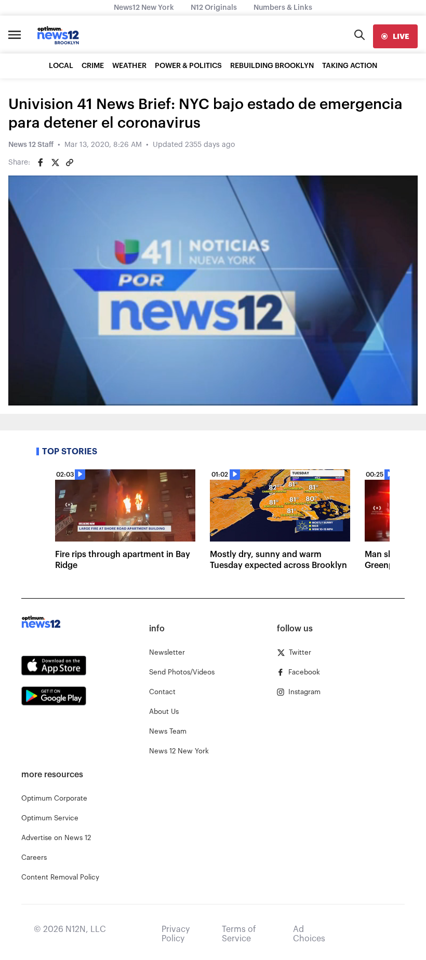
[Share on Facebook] (40, 162)
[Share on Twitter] (55, 162)
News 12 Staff (31, 144)
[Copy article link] (69, 162)
